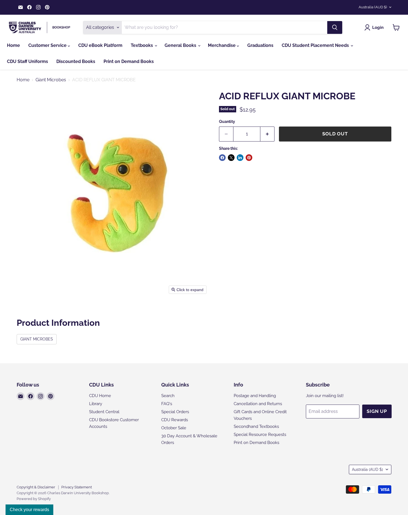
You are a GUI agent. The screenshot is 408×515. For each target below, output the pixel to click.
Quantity (227, 121)
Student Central (104, 411)
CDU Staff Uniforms (27, 61)
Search (168, 395)
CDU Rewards (174, 419)
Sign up (377, 411)
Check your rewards (29, 509)
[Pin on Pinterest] (249, 157)
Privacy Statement (76, 487)
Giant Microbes (51, 79)
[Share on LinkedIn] (240, 157)
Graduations (260, 45)
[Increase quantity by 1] (267, 134)
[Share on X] (231, 157)
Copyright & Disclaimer (36, 487)
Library (95, 403)
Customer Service (48, 45)
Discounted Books (75, 61)
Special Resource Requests (260, 434)
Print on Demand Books (129, 61)
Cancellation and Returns (258, 403)
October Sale (173, 427)
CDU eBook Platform (100, 45)
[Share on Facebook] (222, 157)
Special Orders (175, 411)
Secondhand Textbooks (256, 426)
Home (13, 45)
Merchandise (222, 45)
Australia (373, 7)
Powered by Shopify (34, 499)
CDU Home (100, 395)
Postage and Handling (255, 395)
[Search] (334, 27)
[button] (375, 27)
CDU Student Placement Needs (316, 45)
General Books (181, 45)
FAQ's (166, 403)
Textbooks (142, 45)
